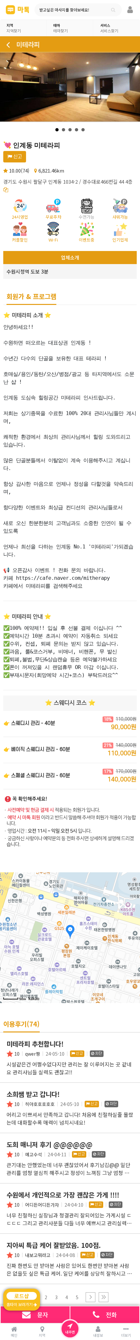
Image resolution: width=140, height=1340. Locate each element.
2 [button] (46, 1297)
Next (131, 87)
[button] (90, 1297)
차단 (98, 1053)
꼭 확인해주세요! (29, 799)
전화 (111, 1314)
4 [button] (66, 1297)
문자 (42, 1314)
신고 (17, 156)
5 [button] (77, 1297)
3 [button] (56, 1297)
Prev (8, 87)
